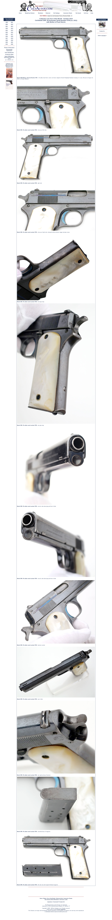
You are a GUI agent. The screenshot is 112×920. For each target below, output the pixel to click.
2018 (12, 36)
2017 (12, 34)
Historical (48, 13)
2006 (7, 36)
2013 (12, 26)
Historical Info (59, 898)
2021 (12, 42)
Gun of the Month (51, 898)
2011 (12, 22)
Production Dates (9, 54)
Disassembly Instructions (9, 50)
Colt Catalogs (56, 13)
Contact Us (102, 31)
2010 (7, 44)
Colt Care (86, 13)
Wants (44, 898)
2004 (7, 32)
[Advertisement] (10, 113)
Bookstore (40, 13)
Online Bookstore (55, 899)
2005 (7, 34)
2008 (7, 40)
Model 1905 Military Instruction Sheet (9, 57)
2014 (12, 28)
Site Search (78, 13)
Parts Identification (9, 52)
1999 (7, 22)
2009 (7, 42)
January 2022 (102, 27)
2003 (7, 30)
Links (92, 13)
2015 (12, 30)
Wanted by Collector (30, 13)
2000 (7, 24)
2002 (7, 28)
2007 (7, 38)
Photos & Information (9, 47)
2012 (12, 24)
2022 (12, 44)
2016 (12, 32)
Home (20, 13)
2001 (7, 26)
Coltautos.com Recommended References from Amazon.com (9, 65)
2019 (12, 38)
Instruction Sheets (67, 13)
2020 (12, 40)
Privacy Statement (61, 909)
